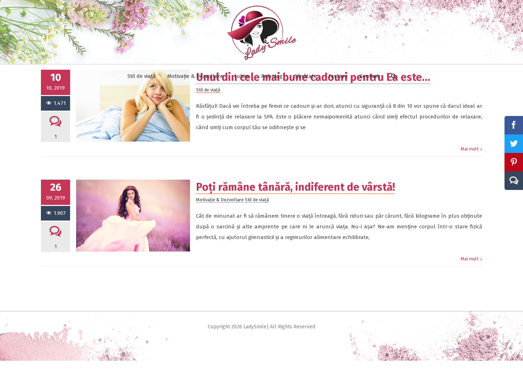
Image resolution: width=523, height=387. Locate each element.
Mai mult (470, 149)
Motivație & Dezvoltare (220, 199)
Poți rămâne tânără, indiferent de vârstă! (295, 187)
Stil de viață (257, 199)
